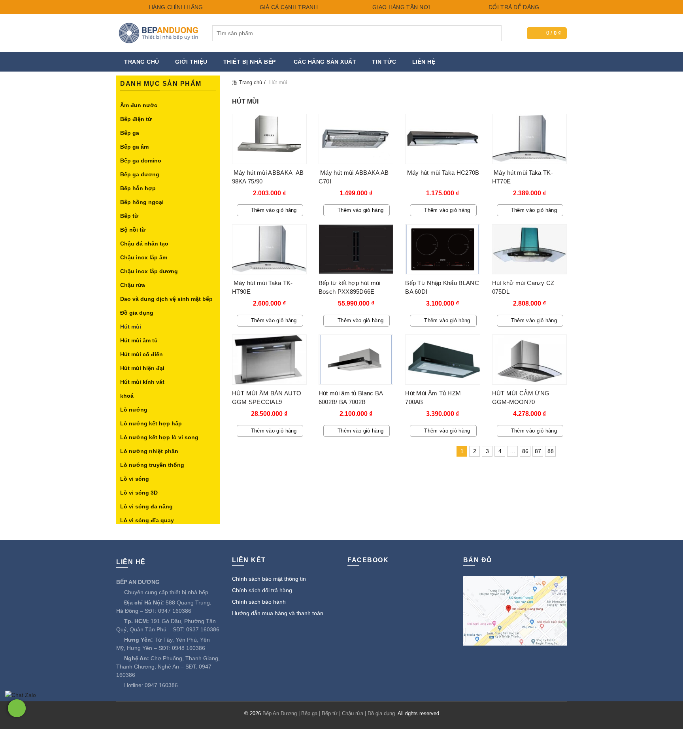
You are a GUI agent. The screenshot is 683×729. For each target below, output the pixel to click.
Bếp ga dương (139, 174)
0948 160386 (188, 648)
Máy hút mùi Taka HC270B (442, 172)
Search (494, 33)
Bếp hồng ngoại (142, 202)
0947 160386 (174, 611)
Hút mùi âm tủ (139, 340)
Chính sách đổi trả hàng (262, 590)
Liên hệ (424, 62)
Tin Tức (384, 62)
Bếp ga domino (140, 160)
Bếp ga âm (134, 147)
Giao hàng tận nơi (400, 7)
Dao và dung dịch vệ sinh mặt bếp (166, 299)
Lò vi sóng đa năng (146, 506)
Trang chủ (141, 62)
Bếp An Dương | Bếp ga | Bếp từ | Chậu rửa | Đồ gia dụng (328, 713)
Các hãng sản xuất (325, 62)
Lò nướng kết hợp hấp (151, 423)
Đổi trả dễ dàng (513, 7)
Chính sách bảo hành (259, 602)
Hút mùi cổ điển (141, 354)
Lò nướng (133, 409)
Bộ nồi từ (132, 230)
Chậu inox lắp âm (143, 257)
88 (550, 451)
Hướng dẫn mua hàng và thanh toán (277, 613)
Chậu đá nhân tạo (144, 243)
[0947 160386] (17, 708)
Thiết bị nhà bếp (249, 62)
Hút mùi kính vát (142, 382)
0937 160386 (202, 629)
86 (525, 451)
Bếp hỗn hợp (138, 188)
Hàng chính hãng (175, 7)
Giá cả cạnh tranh (287, 7)
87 (538, 451)
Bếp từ (129, 216)
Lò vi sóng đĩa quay (147, 520)
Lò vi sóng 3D (139, 492)
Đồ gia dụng (136, 313)
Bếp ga (129, 133)
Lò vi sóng (134, 479)
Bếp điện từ (136, 119)
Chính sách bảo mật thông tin (269, 579)
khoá (127, 396)
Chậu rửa (132, 285)
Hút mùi (130, 326)
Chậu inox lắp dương (149, 271)
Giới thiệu (191, 62)
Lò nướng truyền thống (152, 465)
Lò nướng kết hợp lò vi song (159, 437)
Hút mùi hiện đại (142, 368)
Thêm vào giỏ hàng (274, 210)
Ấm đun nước (138, 105)
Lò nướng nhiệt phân (149, 451)
